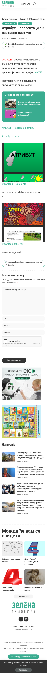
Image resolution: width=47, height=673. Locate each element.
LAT (28, 4)
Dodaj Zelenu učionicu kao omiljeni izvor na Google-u (25, 45)
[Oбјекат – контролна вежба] (12, 548)
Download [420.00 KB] (14, 183)
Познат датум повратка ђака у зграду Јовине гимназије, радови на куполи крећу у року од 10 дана (30, 455)
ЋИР (22, 4)
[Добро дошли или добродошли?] (23, 113)
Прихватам (23, 670)
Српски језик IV (9, 23)
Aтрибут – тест (10, 136)
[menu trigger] (42, 4)
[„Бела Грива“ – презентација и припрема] (34, 548)
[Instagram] (26, 619)
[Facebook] (21, 619)
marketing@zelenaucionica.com (24, 657)
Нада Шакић (11, 38)
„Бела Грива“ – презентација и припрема (31, 561)
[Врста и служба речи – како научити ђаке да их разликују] (23, 103)
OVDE (38, 72)
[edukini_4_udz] (21, 421)
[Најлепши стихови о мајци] (34, 577)
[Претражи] (34, 4)
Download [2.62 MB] (13, 243)
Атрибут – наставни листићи (18, 127)
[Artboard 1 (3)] (21, 384)
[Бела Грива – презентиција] (12, 577)
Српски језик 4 (25, 23)
